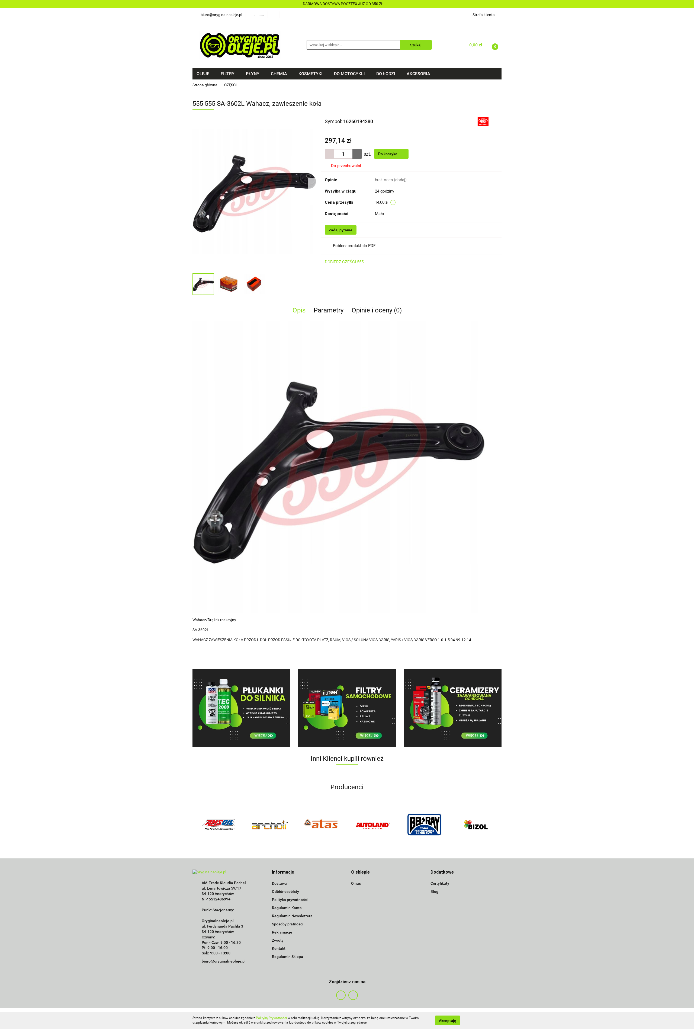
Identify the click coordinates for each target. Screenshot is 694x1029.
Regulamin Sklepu (287, 956)
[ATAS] (269, 824)
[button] (283, 872)
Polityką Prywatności (271, 1018)
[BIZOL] (424, 824)
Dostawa (279, 883)
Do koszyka (388, 154)
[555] (483, 121)
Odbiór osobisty (285, 891)
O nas (356, 883)
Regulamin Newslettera (292, 916)
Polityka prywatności (290, 899)
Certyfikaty (439, 883)
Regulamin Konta (287, 908)
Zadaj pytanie (340, 230)
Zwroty (278, 940)
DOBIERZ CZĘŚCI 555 (344, 262)
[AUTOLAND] (321, 824)
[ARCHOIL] (218, 824)
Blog (434, 891)
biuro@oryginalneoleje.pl (224, 961)
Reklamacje (282, 932)
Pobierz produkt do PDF (354, 245)
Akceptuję (447, 1020)
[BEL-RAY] (373, 824)
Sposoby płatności (287, 924)
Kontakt (278, 948)
